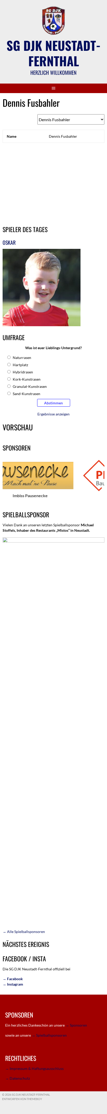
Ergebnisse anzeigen (53, 414)
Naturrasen (22, 357)
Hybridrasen (23, 372)
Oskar (9, 242)
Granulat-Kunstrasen (30, 386)
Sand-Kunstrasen (26, 393)
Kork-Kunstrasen (27, 379)
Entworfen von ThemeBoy (22, 1099)
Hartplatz (20, 365)
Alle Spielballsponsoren (24, 931)
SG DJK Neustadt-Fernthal (53, 53)
